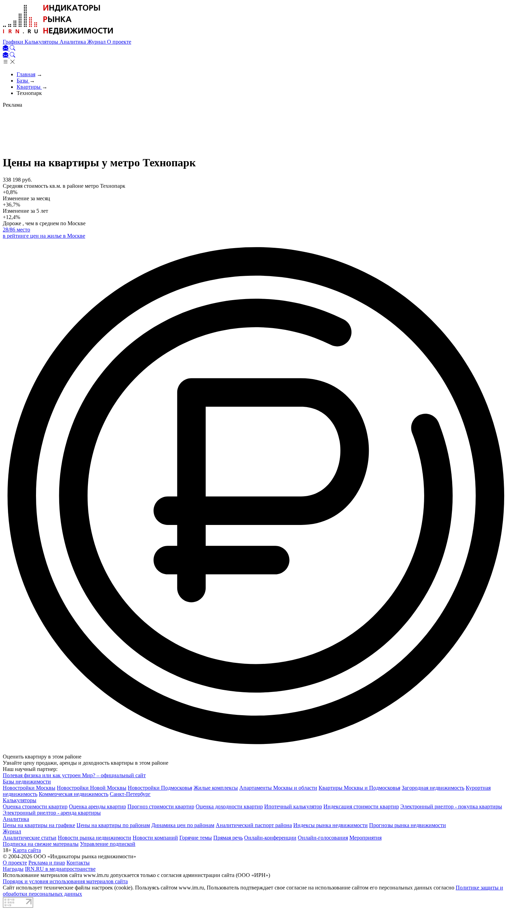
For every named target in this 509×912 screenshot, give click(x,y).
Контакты (78, 863)
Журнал (97, 42)
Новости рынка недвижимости (94, 838)
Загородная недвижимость (433, 788)
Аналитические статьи (29, 838)
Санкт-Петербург (130, 794)
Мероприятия (365, 838)
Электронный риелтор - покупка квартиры (451, 806)
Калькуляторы (42, 42)
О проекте (119, 42)
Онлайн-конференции (270, 838)
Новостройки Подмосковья (160, 788)
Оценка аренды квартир (97, 806)
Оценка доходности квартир (229, 806)
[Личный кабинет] (6, 49)
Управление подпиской (107, 844)
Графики (14, 42)
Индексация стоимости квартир (361, 806)
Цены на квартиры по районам (113, 825)
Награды (13, 869)
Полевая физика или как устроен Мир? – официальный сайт (74, 775)
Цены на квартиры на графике (39, 825)
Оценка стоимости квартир (35, 806)
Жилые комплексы (216, 788)
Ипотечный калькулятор (293, 806)
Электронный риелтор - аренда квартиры (52, 813)
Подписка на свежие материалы (41, 844)
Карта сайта (27, 850)
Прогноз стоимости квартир (160, 806)
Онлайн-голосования (323, 838)
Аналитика (73, 42)
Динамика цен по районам (182, 825)
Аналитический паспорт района (254, 825)
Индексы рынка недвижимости (330, 825)
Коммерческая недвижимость (73, 794)
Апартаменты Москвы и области (278, 788)
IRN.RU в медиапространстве (60, 869)
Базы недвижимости (27, 781)
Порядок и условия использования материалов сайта (65, 881)
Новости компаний (155, 838)
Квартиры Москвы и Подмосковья (359, 788)
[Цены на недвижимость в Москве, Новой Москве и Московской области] (58, 35)
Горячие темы (195, 838)
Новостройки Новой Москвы (91, 788)
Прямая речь (228, 838)
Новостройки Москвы (29, 788)
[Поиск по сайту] (12, 49)
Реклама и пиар (46, 863)
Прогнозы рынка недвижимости (407, 825)
